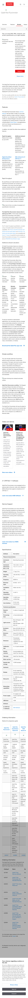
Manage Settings (14, 984)
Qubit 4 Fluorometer (19, 97)
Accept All (14, 993)
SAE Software (16, 707)
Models (19, 24)
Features (12, 24)
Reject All (14, 989)
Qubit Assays (13, 122)
